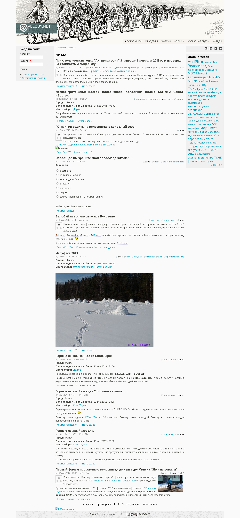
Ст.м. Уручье (80, 405)
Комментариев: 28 (67, 350)
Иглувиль (138, 256)
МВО (182, 473)
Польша (212, 88)
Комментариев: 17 (67, 210)
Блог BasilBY (64, 152)
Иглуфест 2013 (67, 253)
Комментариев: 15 (67, 385)
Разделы (152, 41)
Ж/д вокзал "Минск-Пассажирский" (92, 266)
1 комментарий (65, 120)
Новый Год (194, 85)
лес (171, 99)
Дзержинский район (125, 67)
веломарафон (195, 102)
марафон (194, 128)
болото (192, 96)
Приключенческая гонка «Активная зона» (113, 70)
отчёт (210, 139)
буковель (155, 220)
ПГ (156, 67)
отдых (200, 139)
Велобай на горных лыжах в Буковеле (85, 216)
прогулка (201, 146)
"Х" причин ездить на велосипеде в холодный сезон (96, 126)
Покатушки (134, 41)
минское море (206, 131)
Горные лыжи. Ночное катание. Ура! (84, 356)
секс (191, 153)
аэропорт (140, 99)
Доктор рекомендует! (202, 70)
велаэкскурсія (207, 96)
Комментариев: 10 (86, 247)
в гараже (64, 183)
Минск (215, 77)
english (208, 62)
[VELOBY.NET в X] (220, 48)
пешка (192, 142)
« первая (88, 504)
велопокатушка (198, 106)
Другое (77, 109)
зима (149, 67)
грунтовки (153, 99)
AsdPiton (196, 61)
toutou (61, 235)
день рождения (204, 120)
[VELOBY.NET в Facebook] (216, 48)
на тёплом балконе (70, 174)
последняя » (150, 504)
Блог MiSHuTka (65, 247)
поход (191, 146)
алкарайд (193, 92)
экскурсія (208, 161)
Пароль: (25, 60)
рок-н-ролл (209, 149)
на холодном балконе (71, 179)
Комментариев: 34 (67, 424)
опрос (156, 161)
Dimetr (97, 235)
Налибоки (203, 81)
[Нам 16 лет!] (211, 48)
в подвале (65, 188)
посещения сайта (206, 142)
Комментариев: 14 (67, 86)
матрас (192, 132)
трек (218, 157)
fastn (85, 235)
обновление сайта (208, 135)
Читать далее (87, 86)
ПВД (204, 84)
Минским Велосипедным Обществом (115, 480)
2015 (141, 67)
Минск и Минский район (100, 67)
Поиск (180, 41)
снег (160, 256)
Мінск (192, 81)
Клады (218, 41)
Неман (213, 81)
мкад (217, 131)
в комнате (65, 170)
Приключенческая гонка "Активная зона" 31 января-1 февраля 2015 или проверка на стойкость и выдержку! (119, 62)
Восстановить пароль (33, 78)
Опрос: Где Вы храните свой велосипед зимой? (92, 158)
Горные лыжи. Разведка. (75, 430)
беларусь (216, 92)
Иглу (128, 256)
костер (207, 124)
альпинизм (205, 92)
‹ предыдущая (103, 504)
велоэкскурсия (199, 113)
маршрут (208, 127)
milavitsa (74, 235)
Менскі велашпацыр (198, 75)
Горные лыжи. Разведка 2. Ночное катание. (89, 391)
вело (190, 99)
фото (191, 161)
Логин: (25, 53)
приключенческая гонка (172, 67)
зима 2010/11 (195, 124)
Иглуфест (150, 256)
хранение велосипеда (173, 161)
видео (165, 473)
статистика (207, 157)
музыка (193, 135)
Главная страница (66, 47)
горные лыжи (169, 220)
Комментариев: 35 (67, 463)
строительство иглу (174, 256)
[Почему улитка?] (206, 48)
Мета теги (216, 164)
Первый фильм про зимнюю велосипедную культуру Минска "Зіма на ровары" (116, 469)
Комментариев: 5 (83, 152)
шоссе (198, 161)
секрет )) (64, 192)
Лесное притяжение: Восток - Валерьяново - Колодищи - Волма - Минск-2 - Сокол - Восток (119, 93)
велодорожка (201, 99)
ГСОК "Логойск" (94, 417)
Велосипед (197, 65)
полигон (180, 99)
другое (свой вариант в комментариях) (81, 196)
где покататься (203, 117)
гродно (192, 120)
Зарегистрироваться (32, 74)
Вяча (210, 66)
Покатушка (198, 88)
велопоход (195, 110)
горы (215, 117)
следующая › (133, 504)
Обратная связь (199, 41)
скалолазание (202, 153)
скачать (194, 157)
